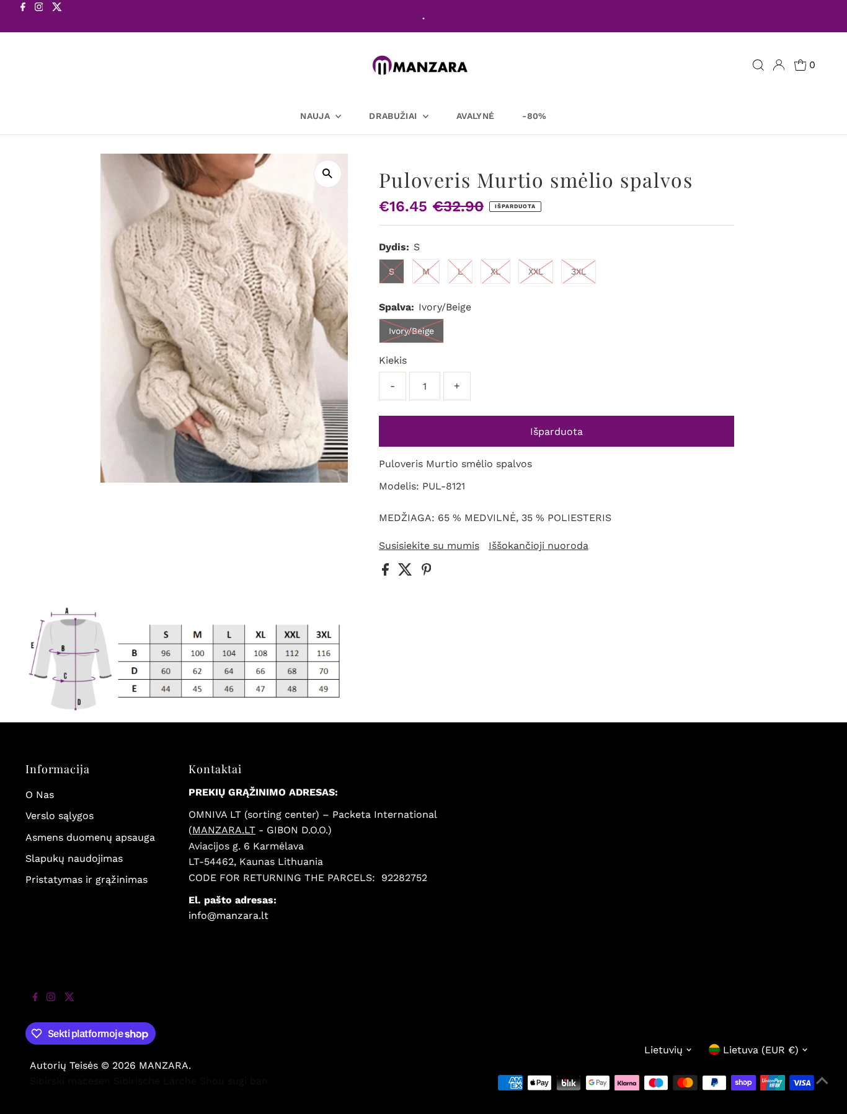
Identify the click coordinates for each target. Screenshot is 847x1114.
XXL (535, 271)
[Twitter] (57, 17)
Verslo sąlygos (59, 816)
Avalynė (475, 116)
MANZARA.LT (223, 830)
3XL (578, 271)
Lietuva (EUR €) (761, 1050)
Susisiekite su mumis (429, 546)
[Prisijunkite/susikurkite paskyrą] (778, 65)
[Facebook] (23, 17)
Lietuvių (663, 1050)
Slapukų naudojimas (74, 858)
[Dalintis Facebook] (387, 572)
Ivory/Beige (411, 331)
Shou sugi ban (234, 1081)
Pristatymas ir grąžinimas (86, 879)
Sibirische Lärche (155, 1081)
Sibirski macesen (70, 1081)
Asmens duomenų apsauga (90, 837)
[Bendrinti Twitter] (406, 572)
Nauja (316, 116)
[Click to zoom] (328, 174)
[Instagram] (39, 17)
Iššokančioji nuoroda (538, 546)
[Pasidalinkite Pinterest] (427, 572)
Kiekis (393, 360)
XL (495, 271)
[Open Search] (758, 65)
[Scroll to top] (822, 1089)
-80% (534, 116)
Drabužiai (394, 116)
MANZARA (163, 1065)
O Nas (39, 794)
